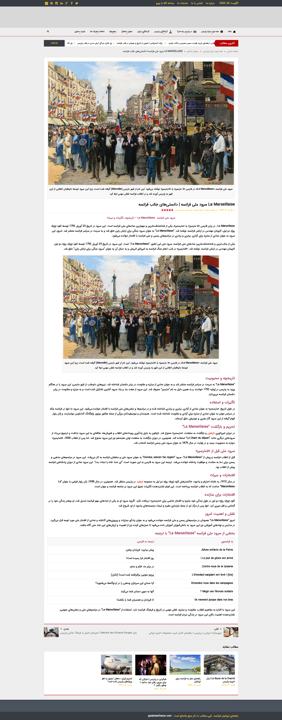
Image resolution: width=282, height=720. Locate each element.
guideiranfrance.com (160, 716)
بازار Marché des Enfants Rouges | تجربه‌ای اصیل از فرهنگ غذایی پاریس (98, 633)
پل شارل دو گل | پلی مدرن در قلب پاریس (133, 43)
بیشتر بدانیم (210, 210)
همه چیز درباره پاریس (210, 31)
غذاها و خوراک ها (97, 31)
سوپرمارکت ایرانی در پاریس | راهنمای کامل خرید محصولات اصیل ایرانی (185, 633)
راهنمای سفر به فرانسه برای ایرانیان (188, 680)
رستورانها (113, 31)
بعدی (66, 629)
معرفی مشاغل (126, 31)
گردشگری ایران (143, 31)
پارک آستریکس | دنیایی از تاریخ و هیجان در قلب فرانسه (179, 43)
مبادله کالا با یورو (165, 3)
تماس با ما (197, 3)
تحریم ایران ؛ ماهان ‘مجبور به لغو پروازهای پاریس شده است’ (117, 680)
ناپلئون (211, 433)
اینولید (139, 482)
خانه (229, 31)
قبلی (216, 629)
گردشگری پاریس (160, 31)
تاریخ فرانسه (199, 210)
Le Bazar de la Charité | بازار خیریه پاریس (220, 680)
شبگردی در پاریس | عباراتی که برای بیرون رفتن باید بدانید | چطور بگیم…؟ (152, 682)
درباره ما (210, 3)
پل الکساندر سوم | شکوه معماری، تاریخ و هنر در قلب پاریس (87, 43)
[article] (141, 416)
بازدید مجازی (80, 31)
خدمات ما (182, 3)
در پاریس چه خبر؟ (184, 31)
